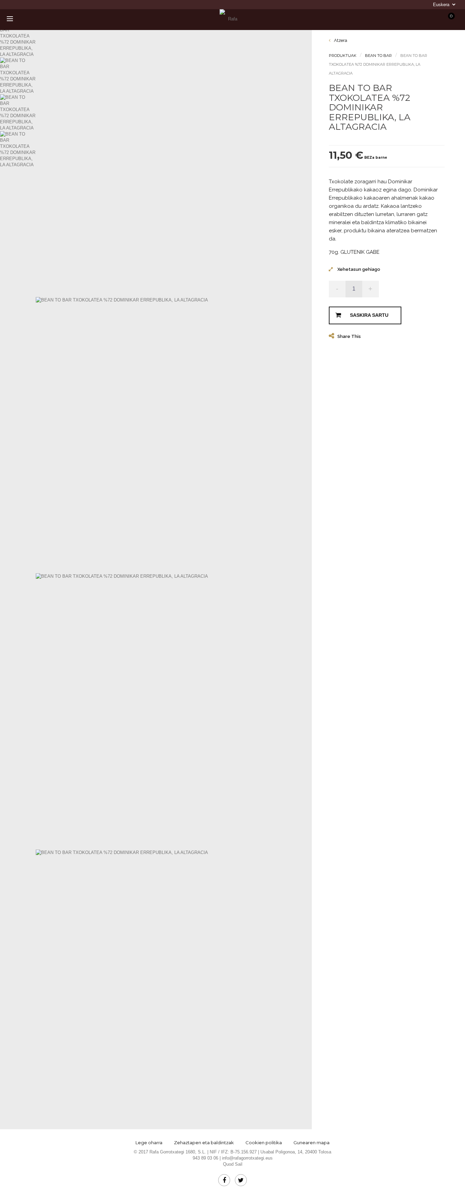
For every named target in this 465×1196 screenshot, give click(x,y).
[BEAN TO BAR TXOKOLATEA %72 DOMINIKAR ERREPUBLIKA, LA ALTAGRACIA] (21, 39)
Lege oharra (148, 1142)
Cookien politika (263, 1142)
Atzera (340, 40)
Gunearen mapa (311, 1142)
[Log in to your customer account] (397, 19)
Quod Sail (232, 1164)
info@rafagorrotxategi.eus (247, 1158)
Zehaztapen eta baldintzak (204, 1142)
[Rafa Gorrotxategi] (230, 18)
